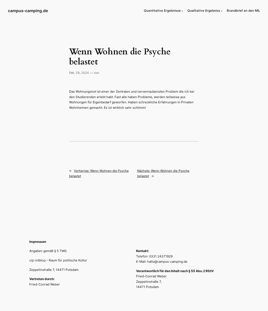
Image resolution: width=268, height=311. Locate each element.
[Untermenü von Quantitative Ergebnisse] (182, 11)
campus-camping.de (28, 10)
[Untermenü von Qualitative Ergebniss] (222, 11)
